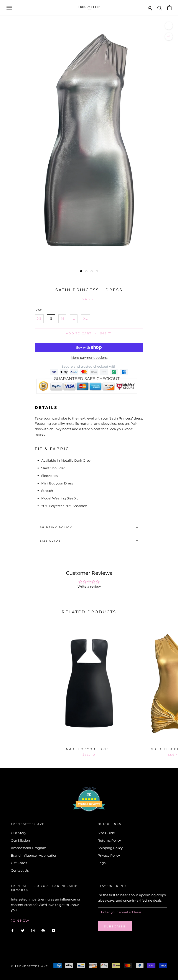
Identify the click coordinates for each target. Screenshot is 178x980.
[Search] (159, 7)
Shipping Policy (56, 527)
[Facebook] (12, 930)
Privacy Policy (109, 855)
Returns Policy (109, 840)
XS (39, 318)
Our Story (18, 833)
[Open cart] (169, 7)
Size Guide (50, 540)
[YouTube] (53, 930)
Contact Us (20, 870)
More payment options (89, 357)
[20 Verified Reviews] (89, 819)
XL (85, 318)
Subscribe (115, 926)
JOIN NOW (20, 921)
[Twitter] (22, 930)
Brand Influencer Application (34, 855)
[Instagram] (33, 930)
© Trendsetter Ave (29, 966)
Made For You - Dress (89, 749)
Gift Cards (19, 863)
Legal (102, 863)
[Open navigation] (9, 8)
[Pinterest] (43, 930)
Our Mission (20, 840)
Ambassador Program (28, 848)
